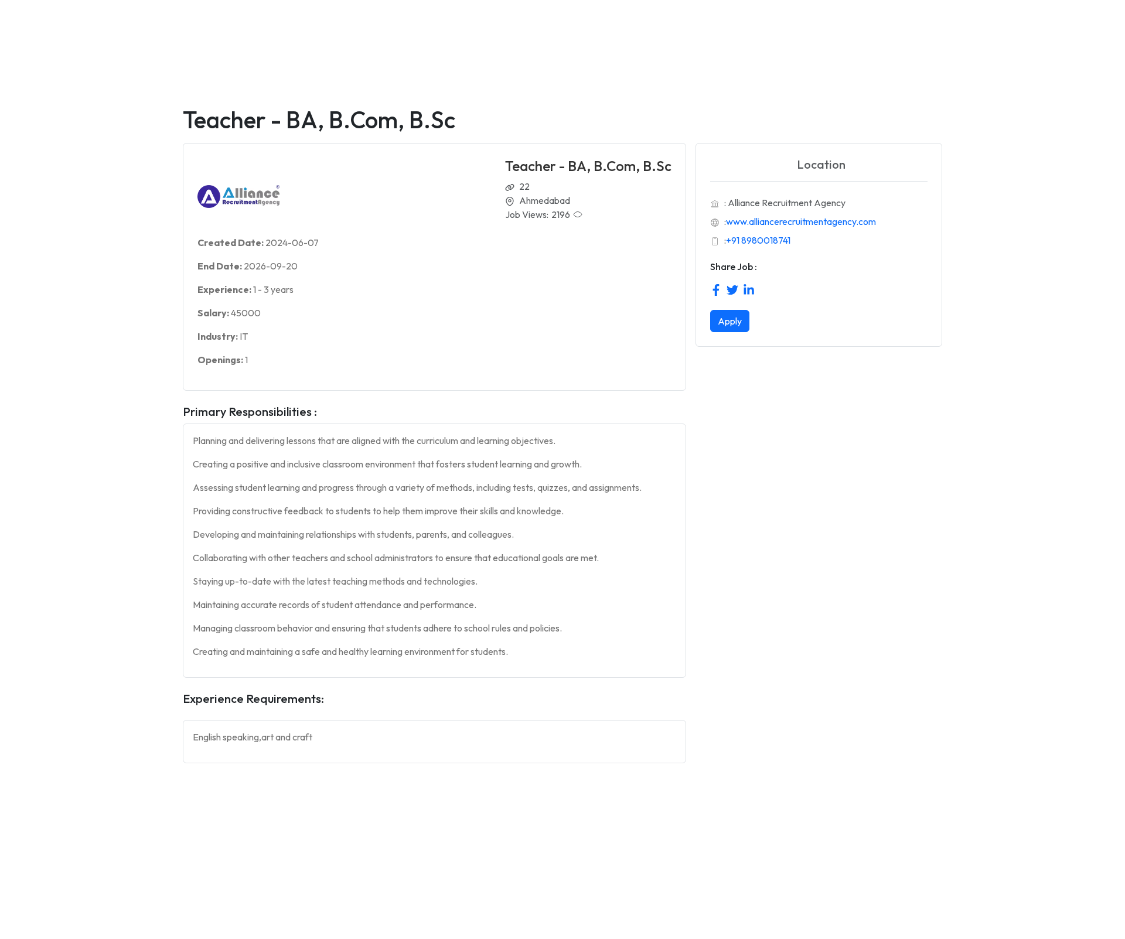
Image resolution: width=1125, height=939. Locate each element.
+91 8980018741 (758, 240)
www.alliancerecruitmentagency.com (801, 221)
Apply (730, 321)
